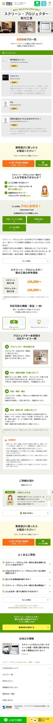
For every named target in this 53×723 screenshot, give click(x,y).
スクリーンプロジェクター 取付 (21, 662)
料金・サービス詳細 (14, 219)
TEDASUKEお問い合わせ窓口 (17, 608)
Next (48, 498)
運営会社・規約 (8, 694)
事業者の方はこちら (10, 687)
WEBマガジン (7, 681)
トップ (4, 662)
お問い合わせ (7, 700)
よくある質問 (14, 227)
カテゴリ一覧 (7, 674)
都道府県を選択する (26, 627)
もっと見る (26, 600)
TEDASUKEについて (10, 668)
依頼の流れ (39, 219)
